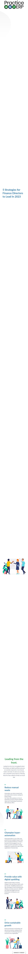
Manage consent (19, 952)
